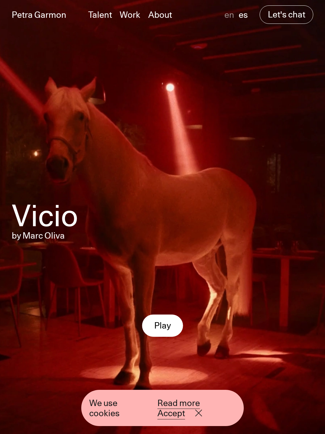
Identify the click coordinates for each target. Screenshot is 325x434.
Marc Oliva (44, 235)
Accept (171, 413)
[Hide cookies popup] (198, 413)
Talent (100, 15)
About (160, 15)
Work (130, 15)
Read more (178, 403)
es (243, 15)
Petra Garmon (39, 15)
